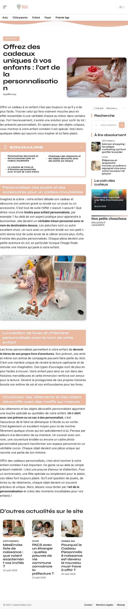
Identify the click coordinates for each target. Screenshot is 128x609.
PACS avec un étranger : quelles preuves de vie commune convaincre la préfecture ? (112, 108)
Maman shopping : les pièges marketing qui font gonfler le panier (114, 148)
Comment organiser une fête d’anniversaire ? (108, 200)
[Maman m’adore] (22, 7)
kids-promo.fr (98, 222)
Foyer (35, 541)
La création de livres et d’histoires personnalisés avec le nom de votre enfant (23, 169)
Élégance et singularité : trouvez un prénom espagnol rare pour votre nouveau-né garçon (114, 167)
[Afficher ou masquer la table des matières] (63, 147)
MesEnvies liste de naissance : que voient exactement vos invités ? (13, 555)
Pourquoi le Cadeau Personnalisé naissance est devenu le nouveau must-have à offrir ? (72, 557)
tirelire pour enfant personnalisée (47, 212)
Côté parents (11, 541)
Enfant (11, 38)
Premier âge (68, 541)
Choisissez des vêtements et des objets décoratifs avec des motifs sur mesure (65, 158)
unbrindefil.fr (97, 225)
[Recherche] (114, 7)
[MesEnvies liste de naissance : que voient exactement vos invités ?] (14, 528)
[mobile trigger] (5, 7)
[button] (123, 108)
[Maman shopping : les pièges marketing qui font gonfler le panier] (96, 146)
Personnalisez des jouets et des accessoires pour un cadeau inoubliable (23, 158)
